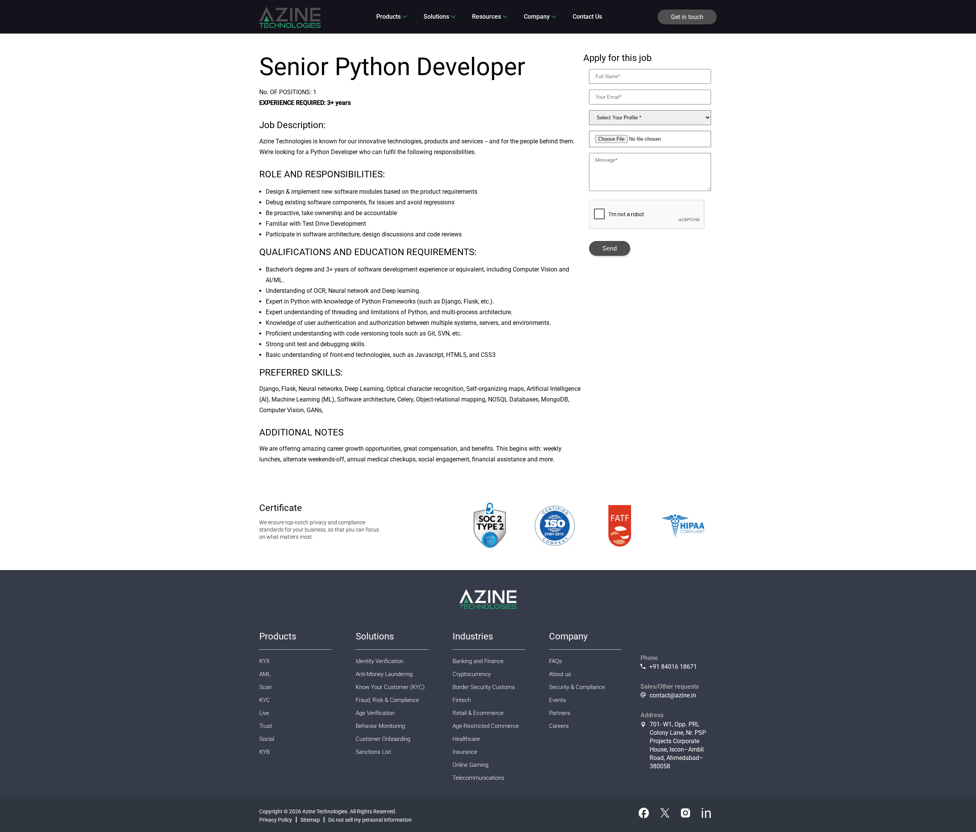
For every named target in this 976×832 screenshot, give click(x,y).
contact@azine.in (673, 695)
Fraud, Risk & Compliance (387, 700)
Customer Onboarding (383, 739)
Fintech (462, 700)
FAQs (555, 661)
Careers (559, 726)
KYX (264, 661)
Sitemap (310, 820)
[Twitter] (664, 814)
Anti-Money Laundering (384, 674)
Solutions (436, 16)
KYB (264, 751)
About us (560, 674)
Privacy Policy (275, 820)
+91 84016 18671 (673, 666)
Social (266, 739)
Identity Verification (379, 661)
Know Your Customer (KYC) (390, 687)
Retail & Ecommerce (478, 713)
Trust (265, 726)
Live (264, 713)
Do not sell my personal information (370, 820)
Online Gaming (470, 764)
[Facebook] (644, 814)
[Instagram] (685, 814)
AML (265, 674)
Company (537, 16)
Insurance (465, 751)
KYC (264, 700)
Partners (559, 713)
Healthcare (466, 739)
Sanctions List (373, 751)
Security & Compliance (577, 687)
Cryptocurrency (472, 674)
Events (557, 700)
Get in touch (687, 17)
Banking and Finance (478, 661)
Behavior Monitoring (380, 726)
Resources (486, 16)
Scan (265, 687)
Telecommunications (478, 777)
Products (388, 16)
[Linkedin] (706, 814)
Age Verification (375, 713)
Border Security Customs (484, 687)
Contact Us (587, 16)
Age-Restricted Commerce (486, 726)
